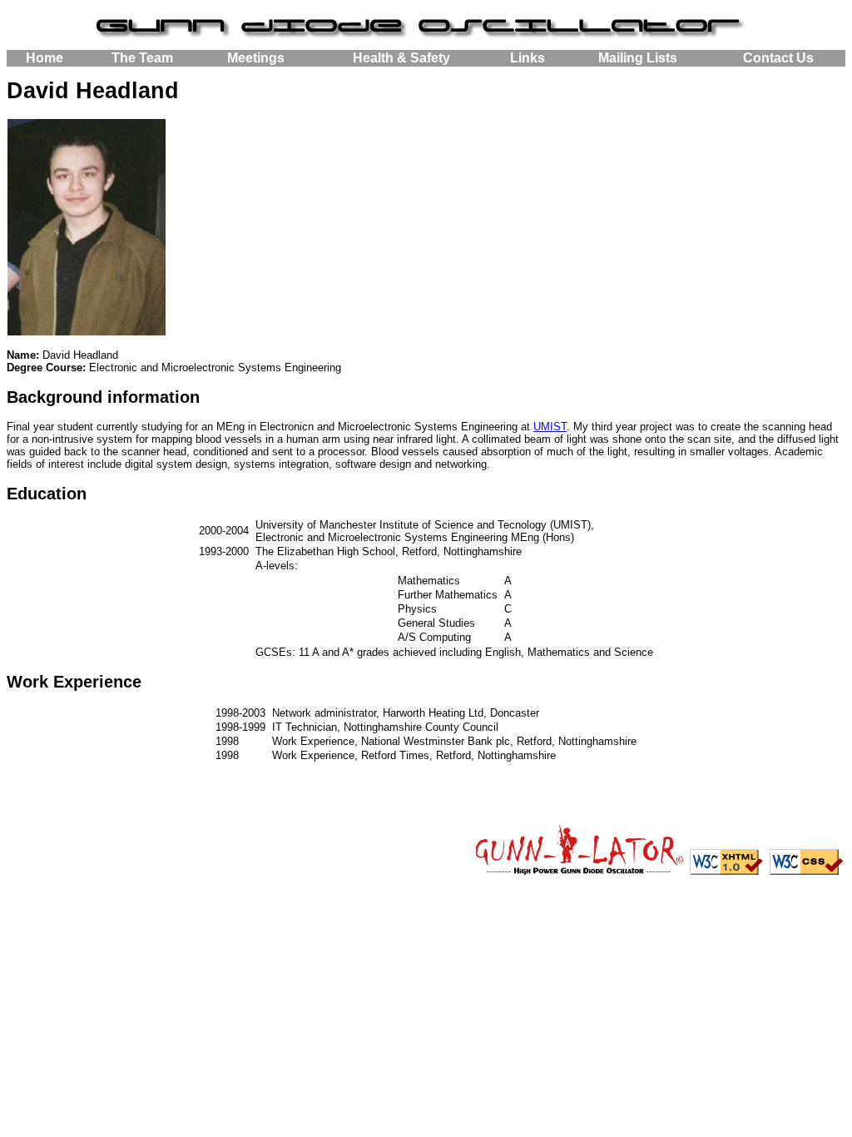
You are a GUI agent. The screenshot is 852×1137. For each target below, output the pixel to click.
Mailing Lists (637, 58)
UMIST (550, 426)
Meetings (256, 58)
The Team (142, 58)
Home (44, 58)
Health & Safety (401, 58)
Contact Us (778, 58)
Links (527, 58)
